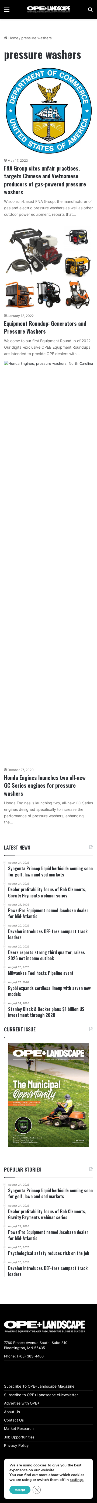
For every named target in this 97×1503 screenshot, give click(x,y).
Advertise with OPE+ (22, 1403)
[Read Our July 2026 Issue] (48, 1095)
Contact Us (14, 1420)
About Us (12, 1412)
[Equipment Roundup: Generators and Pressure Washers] (48, 265)
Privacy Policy (16, 1445)
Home (12, 38)
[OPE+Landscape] (48, 9)
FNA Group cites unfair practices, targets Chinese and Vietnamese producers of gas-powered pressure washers (45, 180)
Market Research (19, 1428)
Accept (20, 1490)
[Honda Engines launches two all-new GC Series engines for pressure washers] (48, 562)
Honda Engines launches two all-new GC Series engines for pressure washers (45, 785)
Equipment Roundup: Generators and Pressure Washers (45, 327)
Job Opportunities (19, 1437)
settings (77, 1479)
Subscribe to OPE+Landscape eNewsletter (41, 1395)
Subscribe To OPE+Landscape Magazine (39, 1386)
